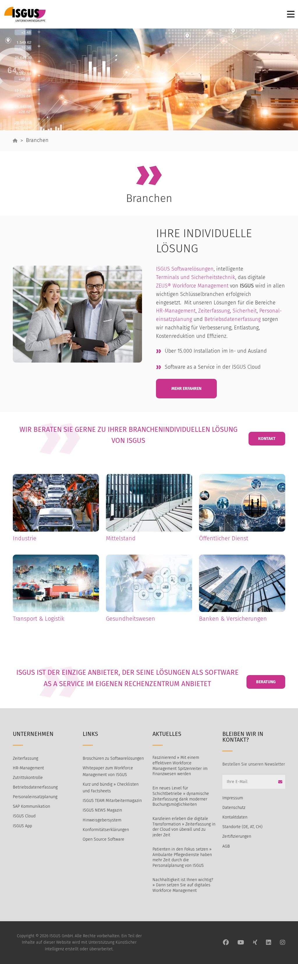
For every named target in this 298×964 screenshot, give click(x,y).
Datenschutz (233, 807)
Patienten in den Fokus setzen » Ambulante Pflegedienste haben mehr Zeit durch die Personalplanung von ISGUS (182, 857)
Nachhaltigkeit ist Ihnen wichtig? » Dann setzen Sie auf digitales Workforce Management (182, 885)
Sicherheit (245, 311)
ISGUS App (22, 825)
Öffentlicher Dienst (223, 538)
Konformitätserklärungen (106, 829)
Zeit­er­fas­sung (214, 311)
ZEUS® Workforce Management (192, 286)
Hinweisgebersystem (102, 820)
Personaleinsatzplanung (35, 796)
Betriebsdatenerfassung (35, 787)
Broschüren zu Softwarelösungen (113, 758)
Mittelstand (121, 538)
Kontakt (267, 438)
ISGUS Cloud (24, 816)
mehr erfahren (186, 388)
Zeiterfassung (25, 758)
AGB (226, 846)
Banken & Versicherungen (233, 618)
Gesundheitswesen (130, 618)
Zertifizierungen (236, 836)
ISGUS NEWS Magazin (102, 810)
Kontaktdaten (234, 817)
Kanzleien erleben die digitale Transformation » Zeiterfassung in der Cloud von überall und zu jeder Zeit (183, 826)
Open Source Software (103, 839)
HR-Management (176, 311)
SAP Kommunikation (31, 806)
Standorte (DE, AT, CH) (242, 826)
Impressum (232, 798)
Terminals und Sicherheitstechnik (195, 277)
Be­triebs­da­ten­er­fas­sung (233, 319)
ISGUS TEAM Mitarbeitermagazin (112, 800)
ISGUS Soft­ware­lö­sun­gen (185, 269)
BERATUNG (266, 681)
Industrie (24, 538)
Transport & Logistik (38, 618)
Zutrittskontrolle (28, 777)
